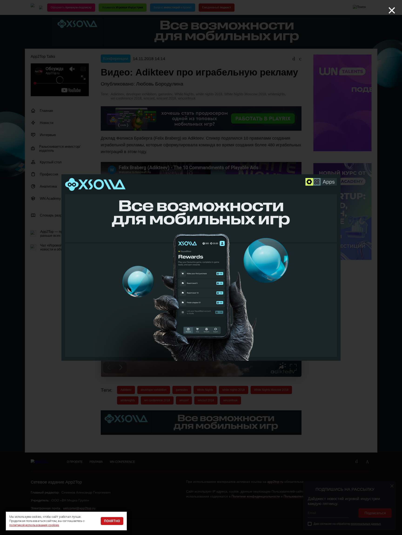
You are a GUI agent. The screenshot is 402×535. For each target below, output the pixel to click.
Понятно (112, 521)
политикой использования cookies (34, 525)
